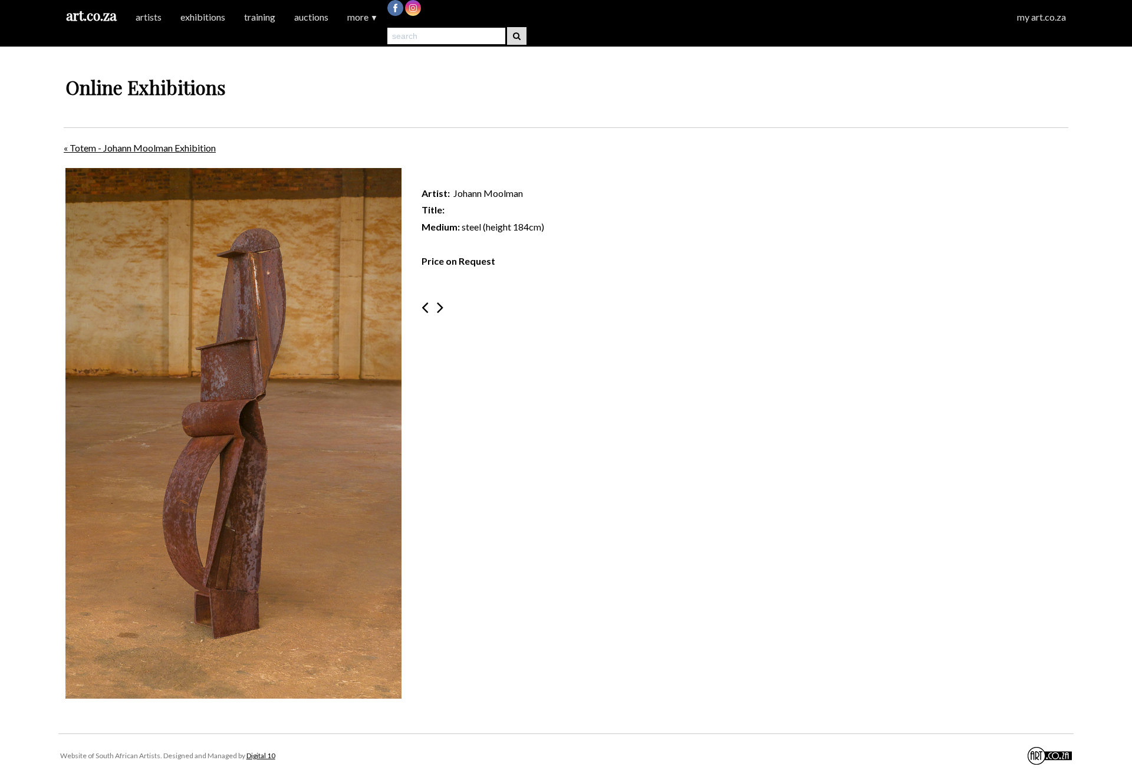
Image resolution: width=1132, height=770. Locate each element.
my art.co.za (1041, 16)
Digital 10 (260, 755)
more (362, 16)
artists (149, 16)
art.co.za (91, 15)
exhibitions (202, 16)
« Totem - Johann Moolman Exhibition (140, 147)
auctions (311, 16)
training (259, 16)
